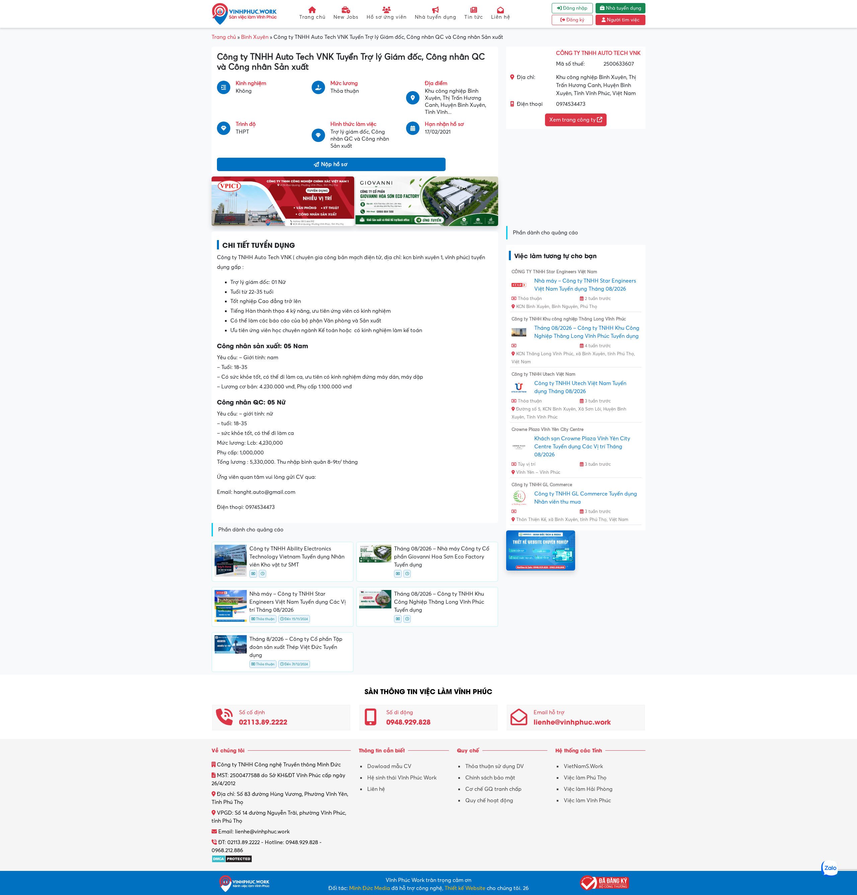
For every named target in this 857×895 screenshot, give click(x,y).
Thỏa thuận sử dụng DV (494, 766)
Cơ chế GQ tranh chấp (493, 789)
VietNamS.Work (583, 766)
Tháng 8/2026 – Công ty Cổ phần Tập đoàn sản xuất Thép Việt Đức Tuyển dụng (295, 647)
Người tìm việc (622, 19)
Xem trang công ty (573, 120)
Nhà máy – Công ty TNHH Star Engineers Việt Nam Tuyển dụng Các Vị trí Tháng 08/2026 (297, 602)
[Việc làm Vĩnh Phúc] (244, 14)
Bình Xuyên (254, 37)
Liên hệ (500, 17)
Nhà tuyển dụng (435, 17)
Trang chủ (312, 17)
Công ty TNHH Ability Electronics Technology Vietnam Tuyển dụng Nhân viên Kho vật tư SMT (296, 557)
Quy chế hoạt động (489, 801)
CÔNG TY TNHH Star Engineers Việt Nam (554, 272)
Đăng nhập (575, 8)
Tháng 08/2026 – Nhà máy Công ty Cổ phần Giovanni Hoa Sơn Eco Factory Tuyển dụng (441, 557)
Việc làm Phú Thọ (585, 778)
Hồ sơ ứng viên (387, 17)
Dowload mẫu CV (389, 766)
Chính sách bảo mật (490, 778)
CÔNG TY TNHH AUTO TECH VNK (598, 53)
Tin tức (473, 17)
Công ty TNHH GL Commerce (542, 484)
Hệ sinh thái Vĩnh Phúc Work (402, 778)
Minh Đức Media (369, 888)
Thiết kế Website (465, 888)
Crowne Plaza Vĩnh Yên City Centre (547, 429)
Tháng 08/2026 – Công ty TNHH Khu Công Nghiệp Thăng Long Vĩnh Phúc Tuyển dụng (439, 602)
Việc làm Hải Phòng (588, 789)
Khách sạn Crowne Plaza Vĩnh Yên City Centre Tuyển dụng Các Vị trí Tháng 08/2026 (582, 447)
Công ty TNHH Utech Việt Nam (543, 374)
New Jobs (346, 17)
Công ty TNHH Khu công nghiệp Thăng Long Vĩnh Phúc (569, 319)
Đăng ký (574, 19)
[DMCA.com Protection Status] (232, 858)
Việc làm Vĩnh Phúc (587, 801)
